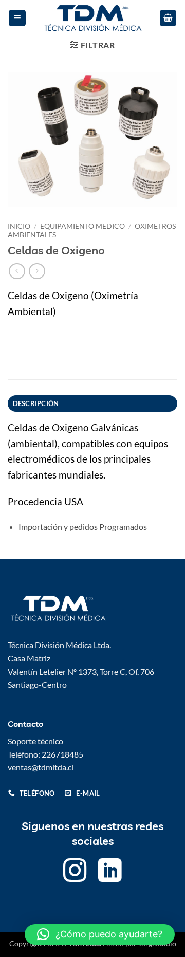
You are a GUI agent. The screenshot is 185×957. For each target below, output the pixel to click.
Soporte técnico (35, 741)
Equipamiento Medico (82, 226)
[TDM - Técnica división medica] (92, 18)
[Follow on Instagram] (75, 872)
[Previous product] (37, 271)
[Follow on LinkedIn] (110, 872)
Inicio (19, 226)
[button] (17, 18)
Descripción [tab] (36, 403)
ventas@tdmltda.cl (40, 767)
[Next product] (17, 271)
